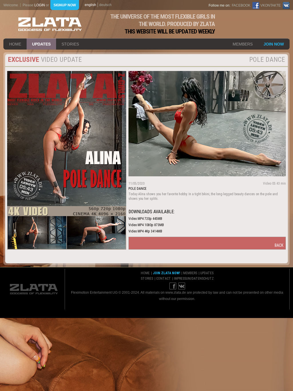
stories (70, 44)
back (279, 245)
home (15, 44)
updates (41, 44)
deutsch (105, 5)
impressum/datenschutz (194, 279)
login (39, 5)
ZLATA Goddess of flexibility (50, 24)
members (243, 44)
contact (163, 279)
